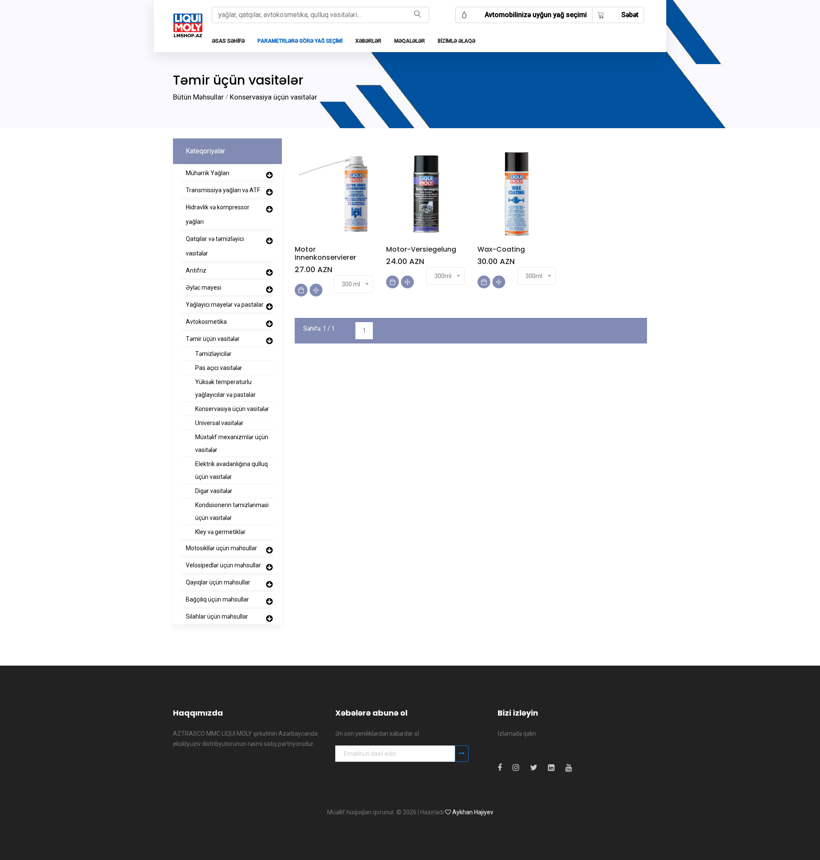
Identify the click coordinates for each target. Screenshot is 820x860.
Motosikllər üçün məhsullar (221, 548)
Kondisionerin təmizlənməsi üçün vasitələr (232, 511)
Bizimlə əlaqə (456, 41)
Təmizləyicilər (213, 353)
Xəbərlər (368, 41)
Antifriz (196, 270)
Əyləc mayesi (203, 287)
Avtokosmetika (206, 321)
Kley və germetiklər (220, 531)
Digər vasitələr (213, 490)
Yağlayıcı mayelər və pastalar (225, 304)
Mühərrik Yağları (207, 173)
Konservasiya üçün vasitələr (273, 97)
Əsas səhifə (228, 41)
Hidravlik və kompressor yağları (217, 214)
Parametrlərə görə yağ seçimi (300, 41)
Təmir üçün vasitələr (213, 338)
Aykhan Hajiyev (472, 812)
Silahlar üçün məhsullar (217, 616)
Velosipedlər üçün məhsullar (223, 565)
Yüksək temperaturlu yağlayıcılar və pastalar (225, 388)
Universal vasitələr (219, 423)
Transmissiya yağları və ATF (223, 190)
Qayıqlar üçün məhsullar (218, 582)
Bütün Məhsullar (198, 97)
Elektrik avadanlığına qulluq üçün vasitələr (231, 470)
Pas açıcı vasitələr (218, 367)
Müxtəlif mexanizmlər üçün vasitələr (231, 443)
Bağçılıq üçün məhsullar (217, 599)
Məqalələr (409, 41)
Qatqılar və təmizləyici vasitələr (215, 246)
